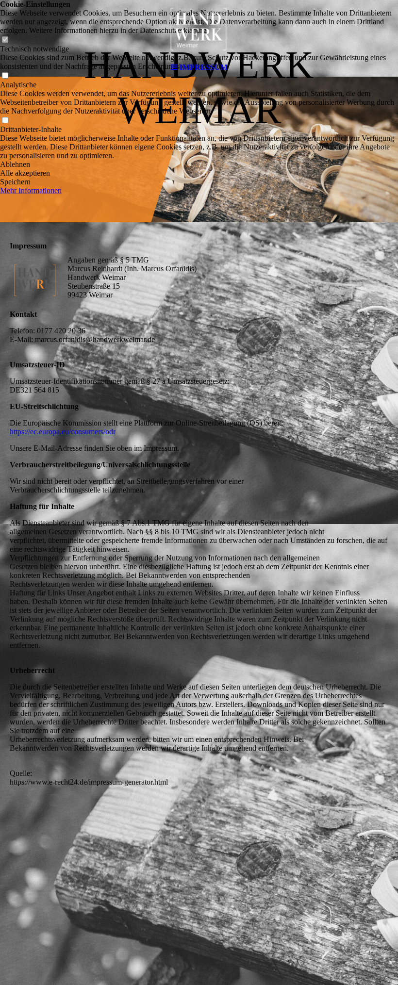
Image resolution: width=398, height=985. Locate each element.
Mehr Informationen (31, 190)
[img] (199, 29)
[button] (199, 164)
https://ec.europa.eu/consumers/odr (63, 431)
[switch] (5, 120)
